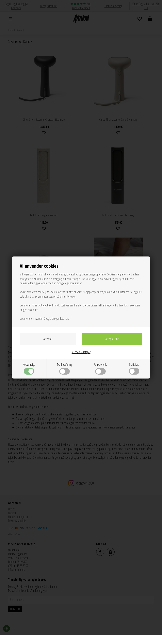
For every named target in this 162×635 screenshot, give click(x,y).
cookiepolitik (44, 305)
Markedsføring (64, 364)
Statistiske (134, 364)
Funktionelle (100, 364)
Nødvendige (29, 364)
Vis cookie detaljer (81, 352)
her (66, 318)
